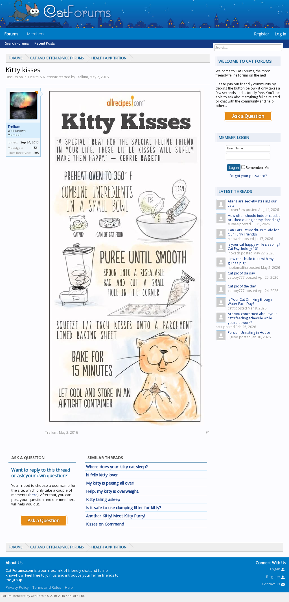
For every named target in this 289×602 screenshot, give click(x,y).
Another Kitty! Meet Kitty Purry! (115, 515)
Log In (280, 33)
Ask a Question (44, 520)
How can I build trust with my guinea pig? (250, 260)
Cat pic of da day (241, 273)
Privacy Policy (17, 587)
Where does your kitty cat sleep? (117, 466)
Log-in (275, 569)
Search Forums (17, 43)
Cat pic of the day (242, 286)
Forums (11, 33)
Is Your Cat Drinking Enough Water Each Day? (250, 301)
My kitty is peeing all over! (110, 483)
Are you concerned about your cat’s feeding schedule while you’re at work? (252, 318)
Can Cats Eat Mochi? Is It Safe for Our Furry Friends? (253, 232)
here (33, 494)
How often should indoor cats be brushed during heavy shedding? (254, 217)
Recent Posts (44, 43)
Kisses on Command (105, 524)
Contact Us (271, 583)
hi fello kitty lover (102, 474)
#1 (208, 432)
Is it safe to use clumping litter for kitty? (123, 507)
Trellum (14, 126)
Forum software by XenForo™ (43, 596)
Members (35, 33)
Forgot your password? (248, 175)
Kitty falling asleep (103, 499)
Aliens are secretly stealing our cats (252, 203)
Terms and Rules (46, 587)
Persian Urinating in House (249, 332)
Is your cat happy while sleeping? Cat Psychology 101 (254, 246)
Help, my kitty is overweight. (112, 491)
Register (261, 33)
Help (69, 587)
